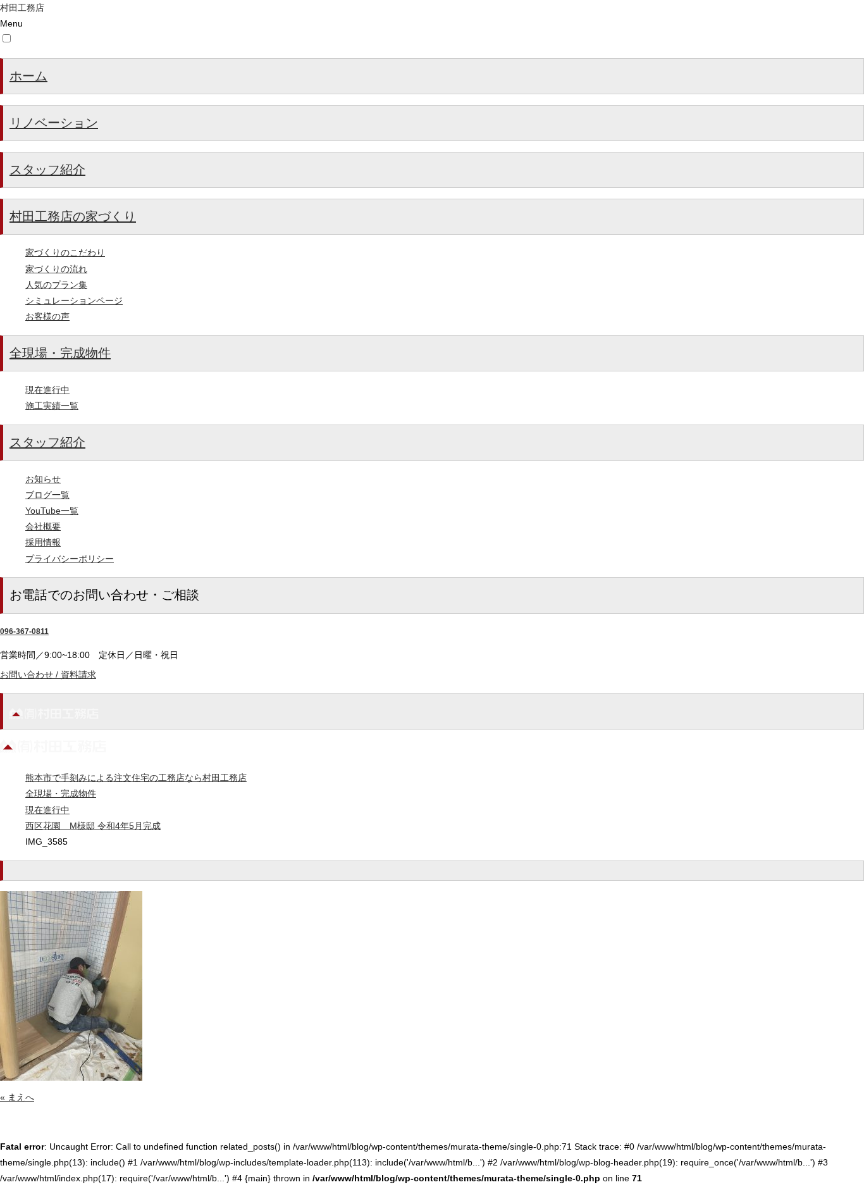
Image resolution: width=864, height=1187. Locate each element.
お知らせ (43, 479)
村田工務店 (22, 8)
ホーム (28, 76)
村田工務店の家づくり (72, 216)
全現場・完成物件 (60, 353)
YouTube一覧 (51, 511)
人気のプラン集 (56, 285)
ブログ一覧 (47, 495)
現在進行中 (47, 390)
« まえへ (17, 1097)
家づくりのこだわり (65, 252)
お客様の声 (47, 316)
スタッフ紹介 (47, 170)
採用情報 (43, 542)
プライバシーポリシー (69, 559)
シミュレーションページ (74, 300)
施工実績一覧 (51, 406)
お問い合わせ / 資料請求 (48, 674)
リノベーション (53, 123)
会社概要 (43, 526)
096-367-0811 (24, 631)
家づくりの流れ (56, 269)
